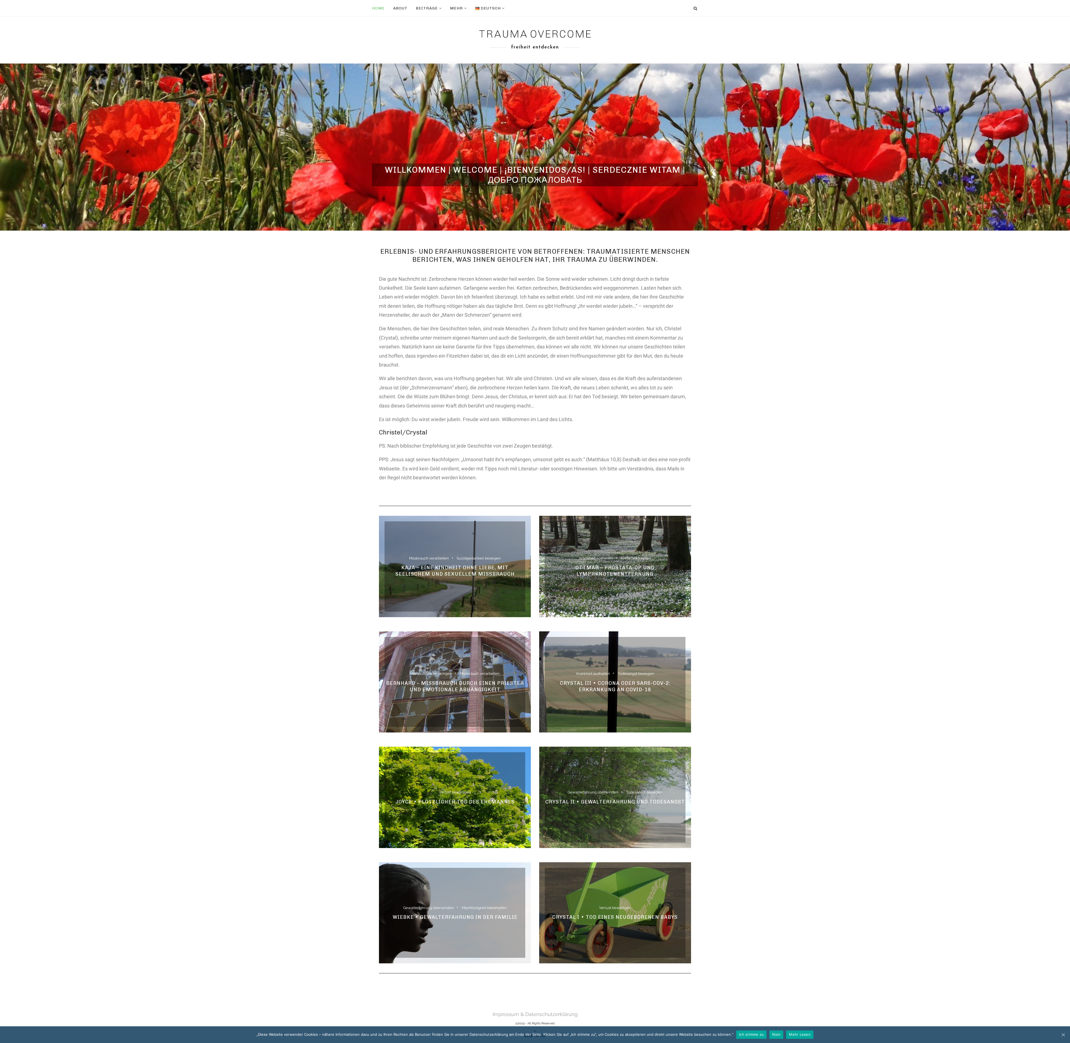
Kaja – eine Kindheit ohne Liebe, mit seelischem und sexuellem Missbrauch (455, 571)
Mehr (456, 8)
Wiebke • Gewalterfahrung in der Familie (455, 917)
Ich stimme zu (751, 1034)
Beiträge (427, 8)
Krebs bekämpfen (636, 558)
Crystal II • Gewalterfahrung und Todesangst (615, 802)
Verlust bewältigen (455, 792)
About (400, 8)
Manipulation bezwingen (431, 673)
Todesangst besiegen (636, 673)
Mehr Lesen (800, 1034)
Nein (776, 1034)
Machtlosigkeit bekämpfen (484, 908)
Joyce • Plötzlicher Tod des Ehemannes (455, 802)
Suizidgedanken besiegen (479, 558)
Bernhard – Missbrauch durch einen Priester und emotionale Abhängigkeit (455, 686)
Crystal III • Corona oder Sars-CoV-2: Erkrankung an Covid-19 (615, 686)
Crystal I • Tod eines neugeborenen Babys (615, 917)
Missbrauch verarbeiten (429, 558)
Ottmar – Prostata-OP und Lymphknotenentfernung (615, 571)
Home (378, 8)
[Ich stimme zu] (1063, 1034)
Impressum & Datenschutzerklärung (535, 1014)
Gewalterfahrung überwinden (593, 792)
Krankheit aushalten (596, 558)
